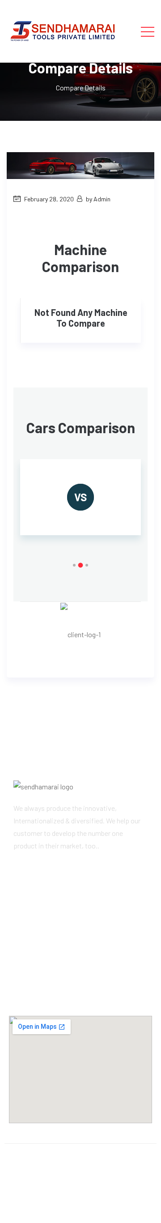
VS (80, 496)
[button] (74, 565)
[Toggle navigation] (147, 31)
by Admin (98, 199)
